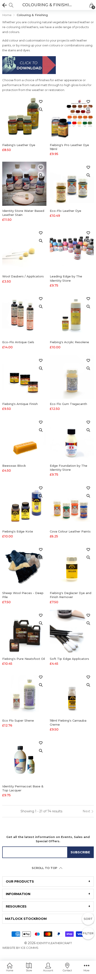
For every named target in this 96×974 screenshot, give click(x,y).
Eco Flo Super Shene (18, 720)
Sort (88, 918)
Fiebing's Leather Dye (18, 145)
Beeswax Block (14, 465)
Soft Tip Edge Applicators (69, 658)
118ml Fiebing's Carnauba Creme (68, 722)
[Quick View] (41, 109)
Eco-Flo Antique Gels (18, 342)
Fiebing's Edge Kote (17, 531)
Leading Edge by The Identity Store (66, 278)
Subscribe (80, 852)
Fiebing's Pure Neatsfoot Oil (23, 658)
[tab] (48, 881)
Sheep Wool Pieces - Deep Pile (23, 595)
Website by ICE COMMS (20, 947)
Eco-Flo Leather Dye (65, 211)
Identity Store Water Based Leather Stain (23, 213)
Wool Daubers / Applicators (23, 276)
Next (87, 811)
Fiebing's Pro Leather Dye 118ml (69, 147)
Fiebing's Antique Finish (20, 404)
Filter (88, 933)
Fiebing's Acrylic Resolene (69, 342)
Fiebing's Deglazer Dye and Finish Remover (70, 595)
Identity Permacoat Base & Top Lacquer (23, 788)
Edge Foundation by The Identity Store (68, 467)
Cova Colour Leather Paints (70, 531)
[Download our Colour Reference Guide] (29, 67)
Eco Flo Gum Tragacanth (68, 404)
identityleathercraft (54, 943)
